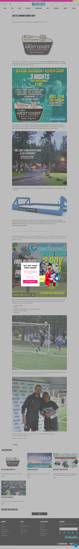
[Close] (56, 264)
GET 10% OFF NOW (30, 281)
